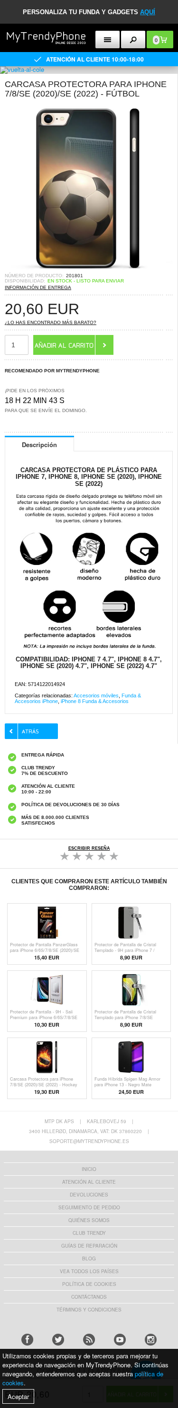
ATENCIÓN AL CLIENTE (89, 1182)
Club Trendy (89, 1233)
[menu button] (107, 39)
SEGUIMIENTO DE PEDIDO (89, 1207)
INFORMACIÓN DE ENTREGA (38, 287)
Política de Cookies (89, 1284)
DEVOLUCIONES (89, 1194)
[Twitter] (58, 1340)
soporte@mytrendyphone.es (89, 1141)
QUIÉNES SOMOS (89, 1220)
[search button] (133, 39)
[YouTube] (120, 1340)
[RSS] (89, 1340)
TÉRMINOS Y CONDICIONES (89, 1309)
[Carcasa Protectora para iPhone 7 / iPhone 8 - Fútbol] (89, 269)
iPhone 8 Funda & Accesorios (95, 701)
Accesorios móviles (96, 695)
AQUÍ (147, 12)
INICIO (89, 1169)
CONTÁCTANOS (89, 1297)
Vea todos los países (89, 1271)
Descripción (39, 444)
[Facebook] (27, 1340)
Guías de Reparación (89, 1245)
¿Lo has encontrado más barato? (50, 322)
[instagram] (151, 1340)
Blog (89, 1258)
